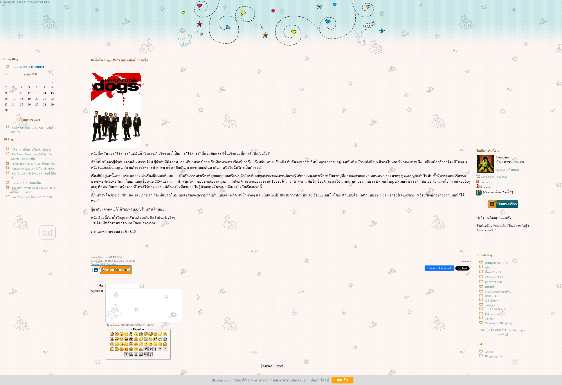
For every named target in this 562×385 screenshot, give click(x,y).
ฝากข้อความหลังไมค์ (494, 177)
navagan (490, 305)
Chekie (489, 351)
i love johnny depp (496, 291)
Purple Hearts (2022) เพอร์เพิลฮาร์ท (33, 163)
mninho (489, 318)
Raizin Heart (492, 314)
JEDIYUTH (491, 296)
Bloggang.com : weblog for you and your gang (24, 1)
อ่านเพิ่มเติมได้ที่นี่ (316, 380)
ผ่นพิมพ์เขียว (494, 277)
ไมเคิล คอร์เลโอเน (496, 309)
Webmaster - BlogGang (498, 323)
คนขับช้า (490, 287)
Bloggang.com (494, 356)
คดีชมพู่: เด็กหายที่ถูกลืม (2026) (31, 149)
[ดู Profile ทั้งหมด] (507, 169)
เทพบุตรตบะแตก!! (496, 262)
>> (51, 74)
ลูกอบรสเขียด (493, 282)
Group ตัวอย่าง (21, 67)
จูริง (487, 267)
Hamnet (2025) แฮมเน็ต (26, 183)
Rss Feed (485, 182)
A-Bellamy (491, 300)
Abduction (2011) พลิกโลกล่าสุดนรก (34, 168)
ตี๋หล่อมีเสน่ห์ (493, 272)
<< (6, 74)
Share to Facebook (439, 268)
